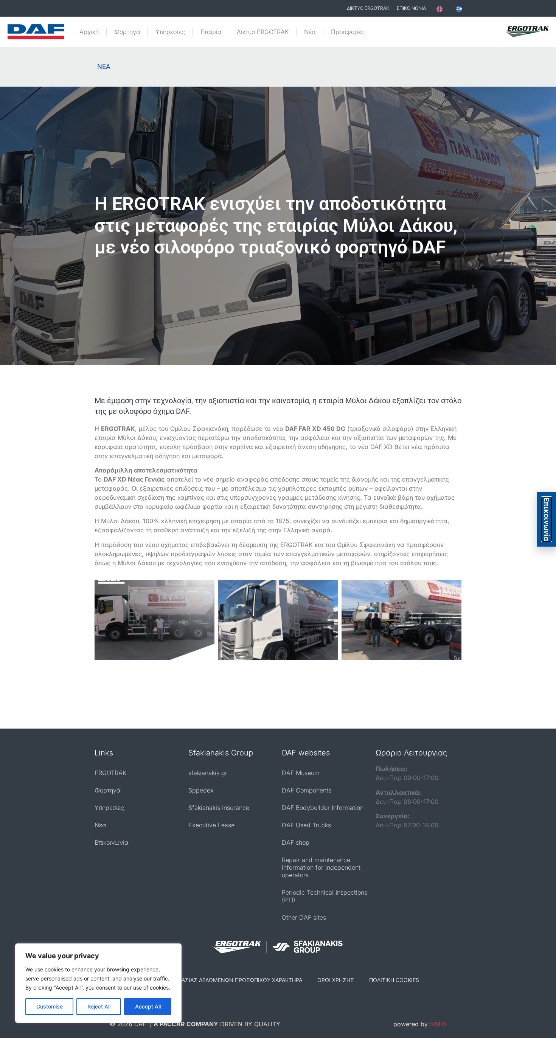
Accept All (148, 1006)
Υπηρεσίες (170, 32)
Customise (49, 1006)
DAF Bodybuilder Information (322, 807)
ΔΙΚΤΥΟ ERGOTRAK (368, 8)
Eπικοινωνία (546, 519)
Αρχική (89, 32)
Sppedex (201, 790)
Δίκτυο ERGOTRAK (263, 32)
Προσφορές (348, 32)
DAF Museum (301, 773)
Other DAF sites (304, 917)
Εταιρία (210, 32)
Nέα (309, 32)
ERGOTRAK (110, 773)
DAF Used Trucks (306, 825)
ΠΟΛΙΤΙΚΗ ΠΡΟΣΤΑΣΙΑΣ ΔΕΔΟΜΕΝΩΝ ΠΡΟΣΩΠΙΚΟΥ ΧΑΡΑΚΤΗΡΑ (219, 980)
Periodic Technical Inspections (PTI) (324, 896)
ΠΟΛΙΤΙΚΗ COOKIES (394, 980)
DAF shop (295, 842)
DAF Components (306, 790)
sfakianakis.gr (207, 773)
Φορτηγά (127, 32)
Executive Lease (211, 825)
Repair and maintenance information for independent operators (321, 867)
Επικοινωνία (111, 842)
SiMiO (438, 1024)
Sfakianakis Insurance (218, 807)
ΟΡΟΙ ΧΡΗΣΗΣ (335, 980)
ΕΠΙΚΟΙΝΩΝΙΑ (411, 8)
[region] (98, 983)
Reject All (98, 1006)
